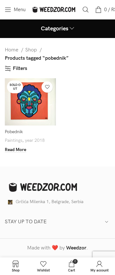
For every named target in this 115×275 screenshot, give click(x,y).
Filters (20, 68)
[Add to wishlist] (47, 87)
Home (12, 50)
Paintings (13, 140)
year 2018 (35, 140)
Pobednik (14, 131)
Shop (31, 50)
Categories (54, 29)
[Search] (85, 9)
